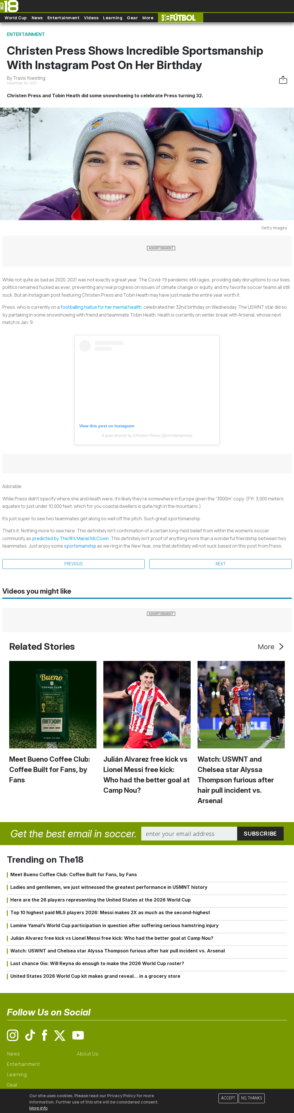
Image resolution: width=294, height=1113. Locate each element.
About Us (87, 1054)
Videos (91, 17)
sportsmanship (80, 546)
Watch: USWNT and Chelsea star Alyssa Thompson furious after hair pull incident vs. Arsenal (236, 780)
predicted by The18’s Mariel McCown (70, 538)
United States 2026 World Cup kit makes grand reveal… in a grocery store (95, 976)
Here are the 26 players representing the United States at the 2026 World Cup (100, 900)
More (147, 17)
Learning (112, 17)
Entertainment (63, 17)
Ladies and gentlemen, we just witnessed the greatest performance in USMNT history (109, 887)
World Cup (16, 17)
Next (221, 564)
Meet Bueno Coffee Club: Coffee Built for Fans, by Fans (49, 769)
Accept (228, 1098)
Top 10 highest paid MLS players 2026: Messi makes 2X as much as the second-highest (110, 912)
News (37, 17)
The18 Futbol (180, 17)
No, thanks (251, 1098)
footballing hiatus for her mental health (101, 307)
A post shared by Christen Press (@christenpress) (147, 435)
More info (38, 1108)
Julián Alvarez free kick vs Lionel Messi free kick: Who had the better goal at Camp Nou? (111, 938)
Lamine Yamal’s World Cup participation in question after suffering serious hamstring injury (114, 925)
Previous (73, 564)
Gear (132, 17)
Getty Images (274, 227)
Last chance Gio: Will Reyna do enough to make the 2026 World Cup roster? (97, 963)
